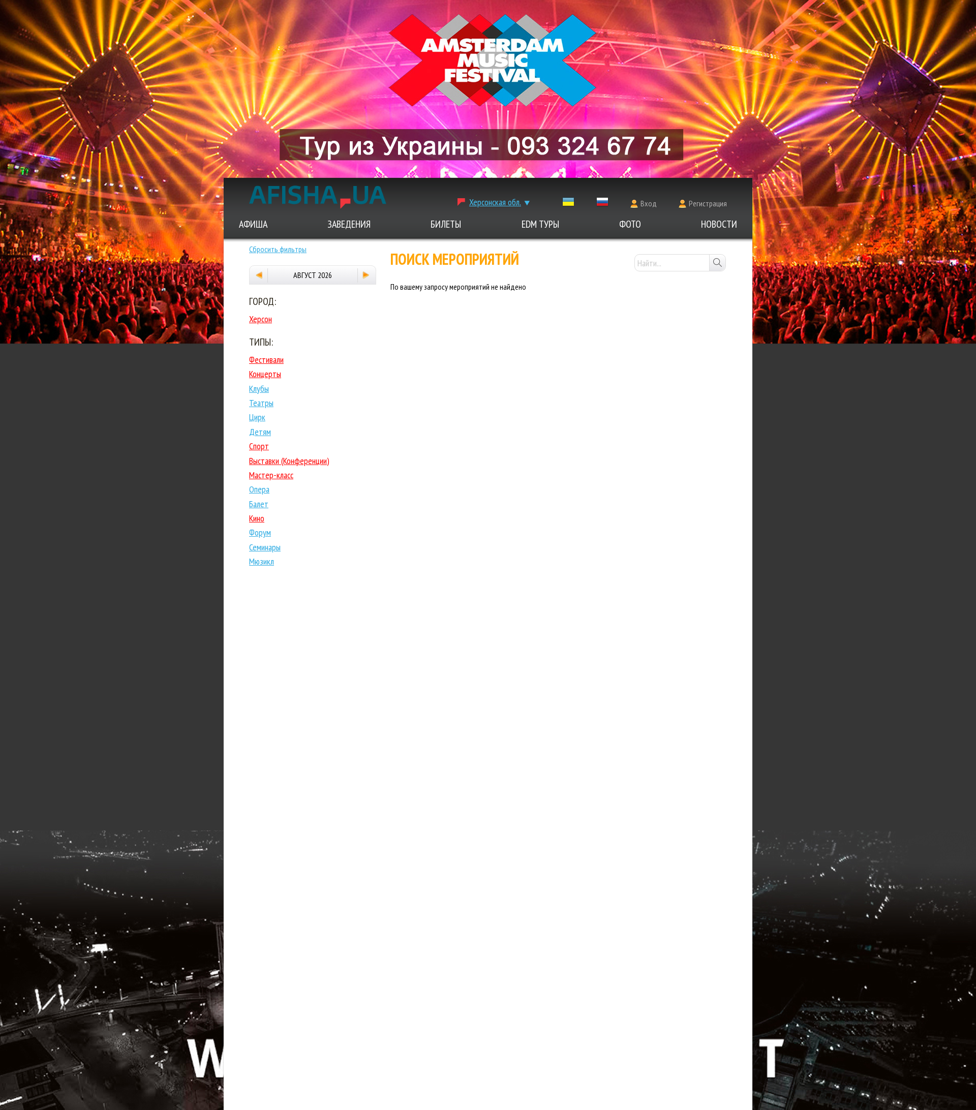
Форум (260, 532)
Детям (260, 432)
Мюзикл (261, 561)
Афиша (253, 224)
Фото (630, 224)
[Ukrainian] (568, 204)
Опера (259, 489)
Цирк (257, 417)
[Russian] (602, 204)
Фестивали (266, 359)
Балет (258, 504)
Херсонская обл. (495, 202)
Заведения (349, 224)
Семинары (265, 547)
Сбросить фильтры (278, 249)
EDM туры (540, 224)
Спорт (259, 446)
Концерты (265, 374)
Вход (648, 203)
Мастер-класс (271, 475)
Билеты (446, 224)
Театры (261, 403)
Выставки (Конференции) (289, 461)
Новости (719, 224)
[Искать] (717, 263)
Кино (256, 518)
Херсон (260, 319)
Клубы (259, 388)
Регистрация (708, 203)
